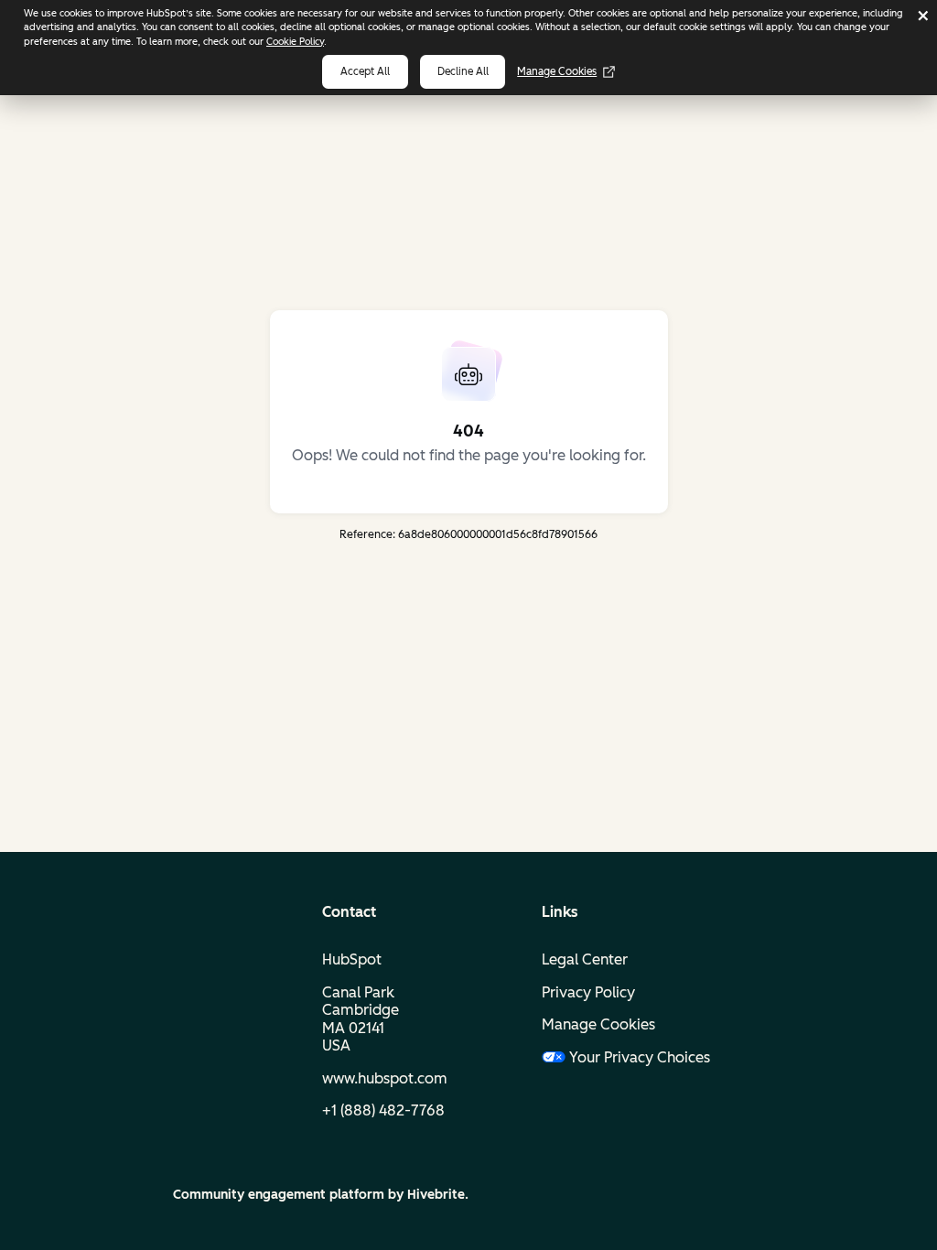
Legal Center (585, 959)
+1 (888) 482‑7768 (383, 1110)
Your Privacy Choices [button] (639, 1057)
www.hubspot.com (384, 1078)
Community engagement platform (278, 1194)
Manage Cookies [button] (598, 1024)
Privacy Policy (588, 992)
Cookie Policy (295, 42)
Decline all (463, 71)
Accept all (365, 71)
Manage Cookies (557, 71)
